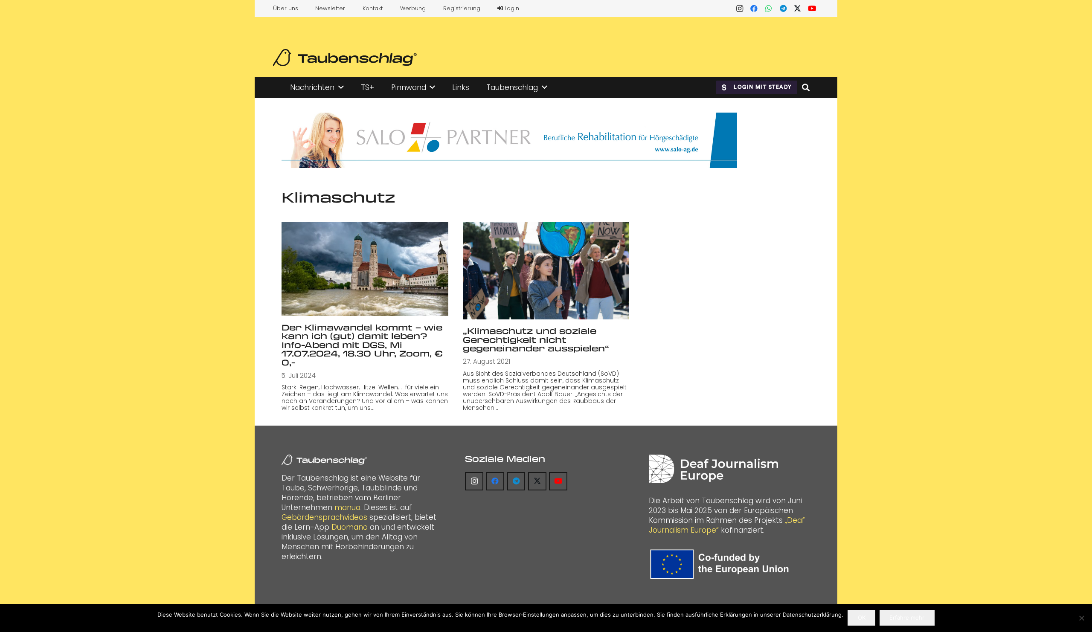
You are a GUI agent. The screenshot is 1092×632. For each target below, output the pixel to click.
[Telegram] (783, 8)
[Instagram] (739, 8)
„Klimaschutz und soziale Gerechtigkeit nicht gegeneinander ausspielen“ (536, 339)
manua (347, 507)
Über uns (285, 8)
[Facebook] (754, 8)
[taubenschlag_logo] (345, 57)
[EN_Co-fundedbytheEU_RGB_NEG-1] (721, 564)
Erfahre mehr (906, 617)
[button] (341, 87)
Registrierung (461, 8)
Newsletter (330, 8)
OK (861, 617)
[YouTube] (812, 8)
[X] (797, 8)
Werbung (413, 8)
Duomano (349, 527)
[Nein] (1081, 618)
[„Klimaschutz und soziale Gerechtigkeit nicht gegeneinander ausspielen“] (546, 270)
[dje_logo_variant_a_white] (713, 469)
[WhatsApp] (768, 8)
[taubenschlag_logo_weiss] (324, 460)
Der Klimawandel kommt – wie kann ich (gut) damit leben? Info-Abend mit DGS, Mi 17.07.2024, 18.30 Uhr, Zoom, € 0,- (362, 345)
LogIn (511, 8)
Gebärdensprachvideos (324, 517)
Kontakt (373, 8)
